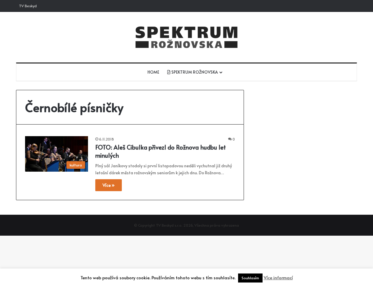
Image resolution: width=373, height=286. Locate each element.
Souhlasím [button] (250, 277)
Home (153, 72)
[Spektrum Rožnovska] (186, 37)
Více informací (278, 277)
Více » (109, 185)
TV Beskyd (28, 5)
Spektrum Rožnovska (194, 72)
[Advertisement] (303, 130)
